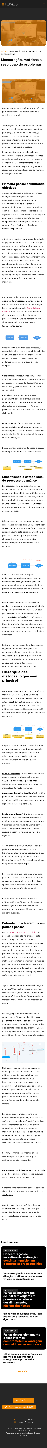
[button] (23, 1372)
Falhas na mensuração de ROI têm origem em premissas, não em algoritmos (23, 1317)
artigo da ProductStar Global (23, 932)
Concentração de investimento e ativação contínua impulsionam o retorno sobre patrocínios (22, 1276)
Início (4, 51)
